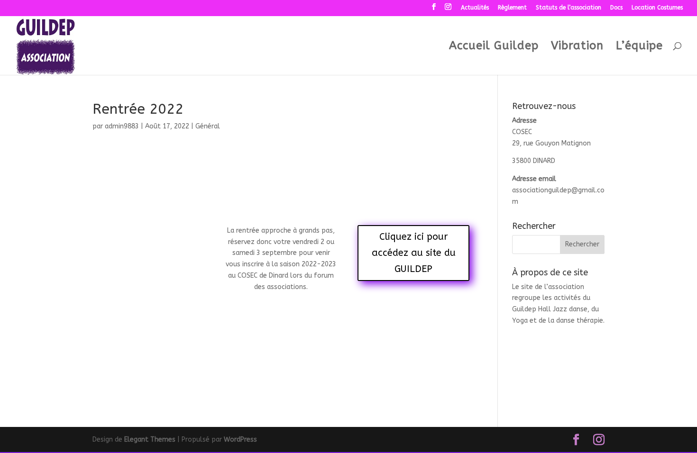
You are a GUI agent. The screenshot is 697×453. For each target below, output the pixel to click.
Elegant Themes (149, 439)
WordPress (240, 439)
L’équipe (639, 47)
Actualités (475, 8)
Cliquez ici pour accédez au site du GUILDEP (414, 252)
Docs (616, 8)
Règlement (512, 8)
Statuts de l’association (568, 8)
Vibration (577, 47)
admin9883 (122, 126)
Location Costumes (657, 8)
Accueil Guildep (494, 47)
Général (207, 126)
